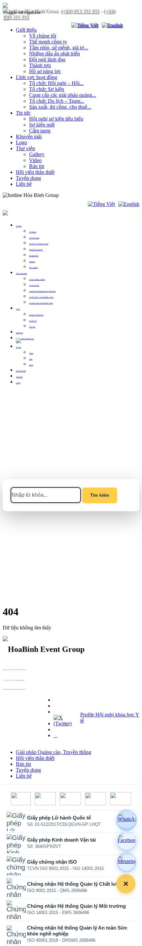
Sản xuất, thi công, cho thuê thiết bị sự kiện (41, 303)
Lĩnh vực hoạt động (36, 77)
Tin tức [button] (18, 309)
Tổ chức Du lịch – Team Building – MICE (41, 297)
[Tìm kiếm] (62, 25)
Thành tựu (40, 65)
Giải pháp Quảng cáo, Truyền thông (53, 752)
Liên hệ (24, 184)
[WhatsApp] (126, 820)
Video (35, 160)
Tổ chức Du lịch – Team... (56, 101)
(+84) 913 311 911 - (8, 671)
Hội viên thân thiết (35, 172)
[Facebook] (126, 841)
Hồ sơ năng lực (45, 71)
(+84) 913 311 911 (79, 10)
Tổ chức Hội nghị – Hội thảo (37, 279)
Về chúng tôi (42, 36)
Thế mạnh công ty (48, 41)
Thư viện (25, 148)
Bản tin (36, 166)
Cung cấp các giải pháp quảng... (62, 95)
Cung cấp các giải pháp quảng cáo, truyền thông (42, 291)
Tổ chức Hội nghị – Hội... (56, 83)
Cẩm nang (40, 130)
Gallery (37, 154)
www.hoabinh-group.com (8, 690)
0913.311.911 (74, 195)
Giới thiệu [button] (18, 226)
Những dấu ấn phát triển (54, 53)
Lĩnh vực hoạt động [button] (21, 273)
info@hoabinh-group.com (9, 681)
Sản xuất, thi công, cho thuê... (60, 107)
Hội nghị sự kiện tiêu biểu (56, 119)
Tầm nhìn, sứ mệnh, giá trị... (58, 47)
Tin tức (23, 113)
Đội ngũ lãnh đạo (47, 59)
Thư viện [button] (18, 347)
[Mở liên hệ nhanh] (125, 883)
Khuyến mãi (29, 136)
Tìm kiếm (99, 495)
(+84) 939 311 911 (7, 672)
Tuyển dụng (28, 178)
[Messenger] (126, 862)
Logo (21, 142)
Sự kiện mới (41, 124)
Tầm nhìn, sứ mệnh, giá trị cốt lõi (38, 244)
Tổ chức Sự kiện (46, 89)
